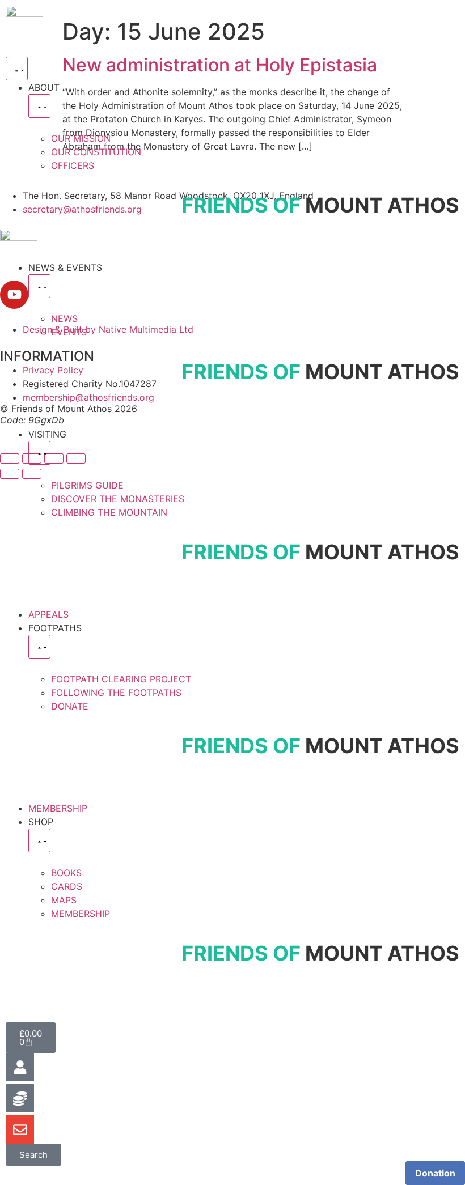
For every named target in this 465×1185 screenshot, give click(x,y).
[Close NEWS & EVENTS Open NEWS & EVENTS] (39, 286)
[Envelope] (20, 1129)
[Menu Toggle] (17, 68)
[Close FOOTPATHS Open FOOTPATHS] (39, 647)
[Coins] (20, 1098)
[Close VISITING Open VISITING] (39, 453)
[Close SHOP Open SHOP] (39, 840)
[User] (20, 1067)
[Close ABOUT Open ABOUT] (39, 106)
